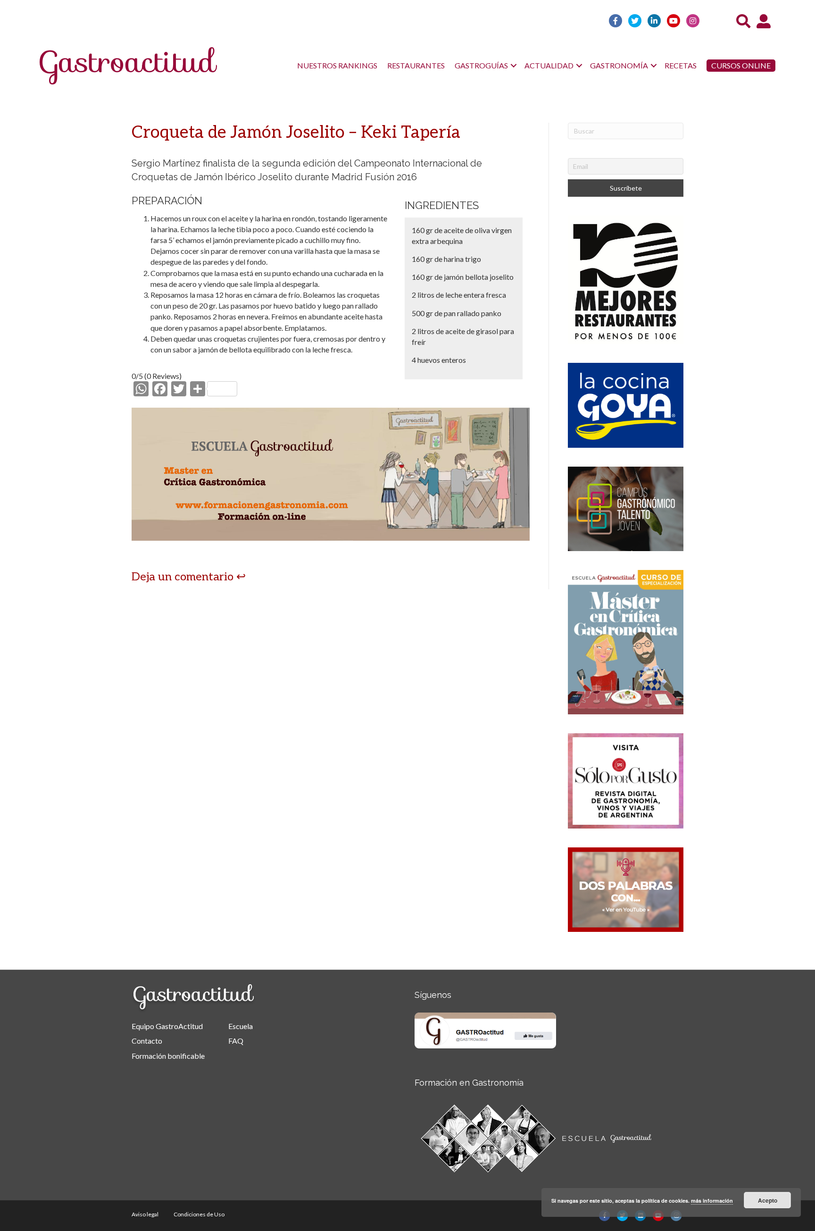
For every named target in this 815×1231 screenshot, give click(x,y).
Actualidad (549, 65)
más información (712, 1200)
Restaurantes (416, 65)
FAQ (235, 1040)
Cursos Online (741, 65)
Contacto (147, 1040)
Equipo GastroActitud (167, 1026)
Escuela (240, 1026)
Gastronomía (619, 65)
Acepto (767, 1200)
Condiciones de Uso (199, 1214)
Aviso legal (145, 1214)
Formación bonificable (168, 1055)
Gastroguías (481, 65)
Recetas (681, 65)
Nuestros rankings (337, 65)
